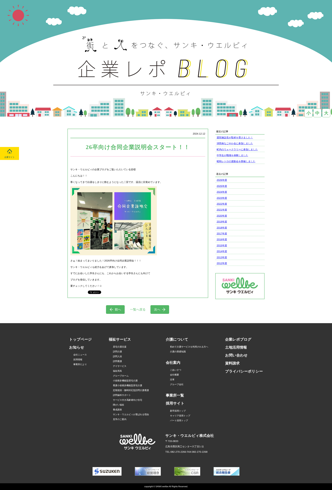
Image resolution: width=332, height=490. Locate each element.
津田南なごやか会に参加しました (235, 143)
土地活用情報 (236, 347)
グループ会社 (176, 384)
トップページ (80, 339)
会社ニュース (80, 354)
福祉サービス (120, 339)
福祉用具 (117, 371)
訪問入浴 (117, 356)
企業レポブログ (238, 339)
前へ (118, 309)
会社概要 (174, 374)
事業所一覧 (175, 395)
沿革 (172, 379)
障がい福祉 (118, 404)
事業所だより (80, 364)
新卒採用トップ (178, 411)
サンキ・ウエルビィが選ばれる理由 (131, 414)
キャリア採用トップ (180, 415)
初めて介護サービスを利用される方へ (189, 346)
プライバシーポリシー (244, 371)
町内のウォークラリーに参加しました (237, 149)
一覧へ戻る (138, 309)
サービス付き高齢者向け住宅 (127, 400)
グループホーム (121, 375)
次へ (157, 309)
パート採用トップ (179, 420)
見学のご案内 (119, 419)
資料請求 (232, 363)
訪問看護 (117, 361)
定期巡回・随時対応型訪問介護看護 (131, 390)
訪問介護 (117, 351)
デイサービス (119, 366)
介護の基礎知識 (178, 351)
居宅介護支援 (119, 346)
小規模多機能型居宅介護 (125, 380)
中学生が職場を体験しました (232, 155)
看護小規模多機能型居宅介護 (127, 385)
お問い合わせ (236, 355)
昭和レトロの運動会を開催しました (236, 161)
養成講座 (117, 409)
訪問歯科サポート (122, 395)
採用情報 (77, 359)
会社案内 (173, 362)
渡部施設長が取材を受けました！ (235, 137)
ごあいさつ (175, 370)
